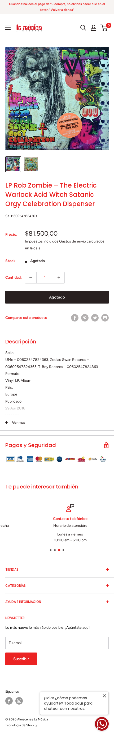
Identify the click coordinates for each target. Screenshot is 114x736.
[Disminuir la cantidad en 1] (30, 277)
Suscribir (21, 658)
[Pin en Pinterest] (85, 318)
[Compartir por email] (105, 318)
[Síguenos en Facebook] (9, 701)
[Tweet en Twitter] (95, 318)
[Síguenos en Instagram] (19, 701)
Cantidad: (13, 277)
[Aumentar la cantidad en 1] (58, 277)
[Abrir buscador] (83, 28)
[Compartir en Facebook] (74, 318)
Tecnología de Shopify (21, 725)
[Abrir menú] (8, 28)
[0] (104, 28)
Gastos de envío (72, 241)
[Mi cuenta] (93, 28)
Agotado (57, 297)
